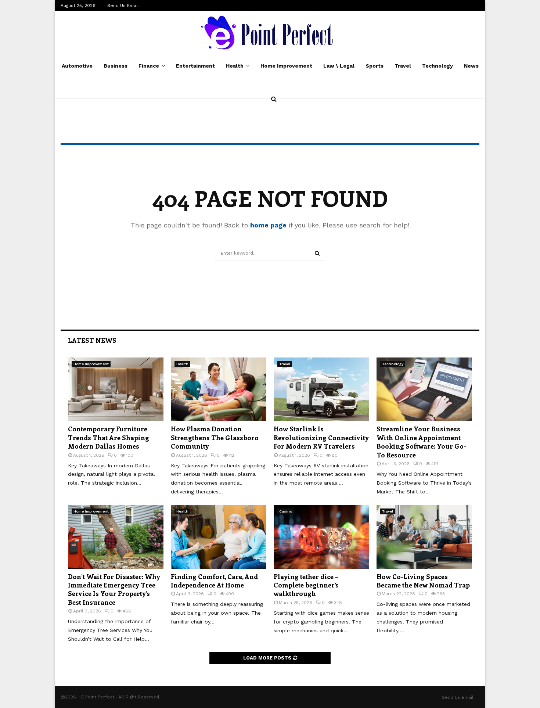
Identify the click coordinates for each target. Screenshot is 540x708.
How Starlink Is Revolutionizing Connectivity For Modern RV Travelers (321, 437)
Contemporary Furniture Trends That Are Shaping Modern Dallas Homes (108, 437)
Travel (403, 66)
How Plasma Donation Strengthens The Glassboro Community (215, 437)
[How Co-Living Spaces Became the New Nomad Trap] (424, 536)
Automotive (77, 66)
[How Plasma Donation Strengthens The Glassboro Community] (218, 389)
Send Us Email (123, 5)
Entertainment (195, 66)
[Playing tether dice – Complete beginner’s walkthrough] (321, 536)
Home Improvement (286, 66)
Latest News (92, 340)
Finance (148, 66)
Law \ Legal (338, 66)
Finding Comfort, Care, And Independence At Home (214, 580)
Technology (437, 66)
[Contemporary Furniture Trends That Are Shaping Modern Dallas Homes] (115, 389)
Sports (375, 66)
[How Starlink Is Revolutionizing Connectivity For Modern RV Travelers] (321, 389)
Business (115, 66)
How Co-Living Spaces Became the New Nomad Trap (423, 580)
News (471, 66)
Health (235, 66)
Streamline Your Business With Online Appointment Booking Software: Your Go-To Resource (421, 441)
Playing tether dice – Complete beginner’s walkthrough (306, 585)
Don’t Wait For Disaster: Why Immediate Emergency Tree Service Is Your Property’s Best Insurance (114, 589)
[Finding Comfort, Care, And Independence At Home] (218, 536)
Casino (285, 511)
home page (268, 225)
